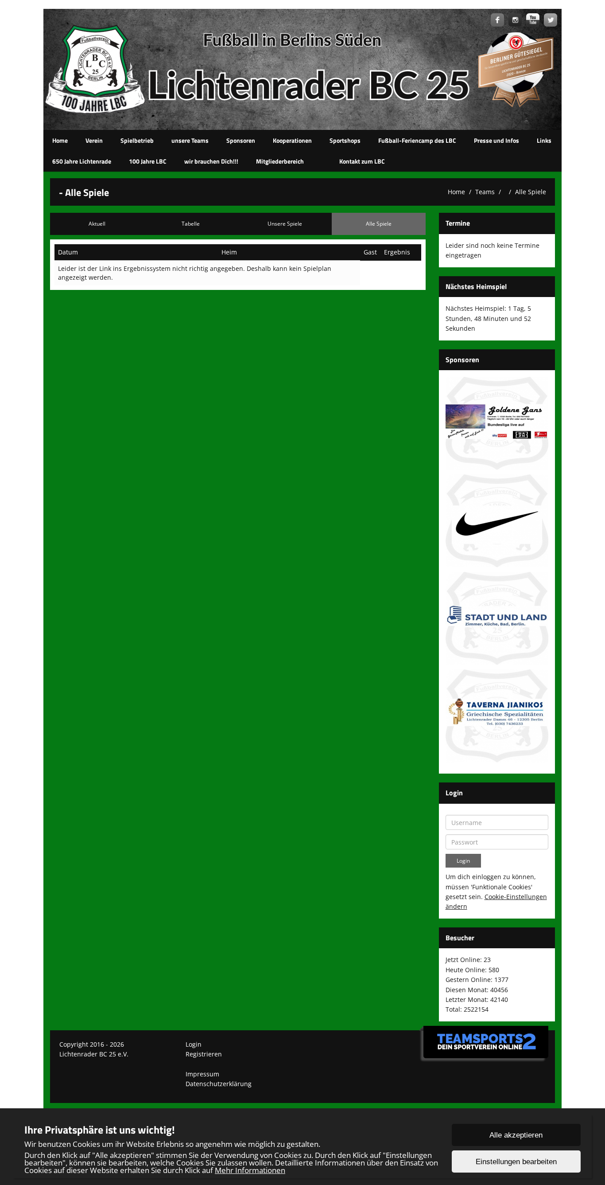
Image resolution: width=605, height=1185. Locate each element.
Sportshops (345, 140)
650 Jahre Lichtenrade (81, 161)
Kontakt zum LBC (362, 161)
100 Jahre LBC (148, 161)
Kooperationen (292, 140)
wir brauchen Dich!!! (211, 161)
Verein (94, 140)
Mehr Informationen (250, 1170)
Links (544, 140)
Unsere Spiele (285, 223)
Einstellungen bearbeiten (516, 1162)
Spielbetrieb (137, 140)
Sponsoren (240, 140)
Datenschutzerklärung (219, 1083)
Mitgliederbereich (280, 161)
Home (60, 140)
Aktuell (97, 223)
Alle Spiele (530, 192)
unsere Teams (190, 140)
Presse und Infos (496, 140)
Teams (485, 192)
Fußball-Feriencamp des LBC (417, 140)
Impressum (202, 1074)
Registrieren (204, 1054)
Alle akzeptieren (516, 1135)
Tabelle (191, 223)
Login (194, 1044)
